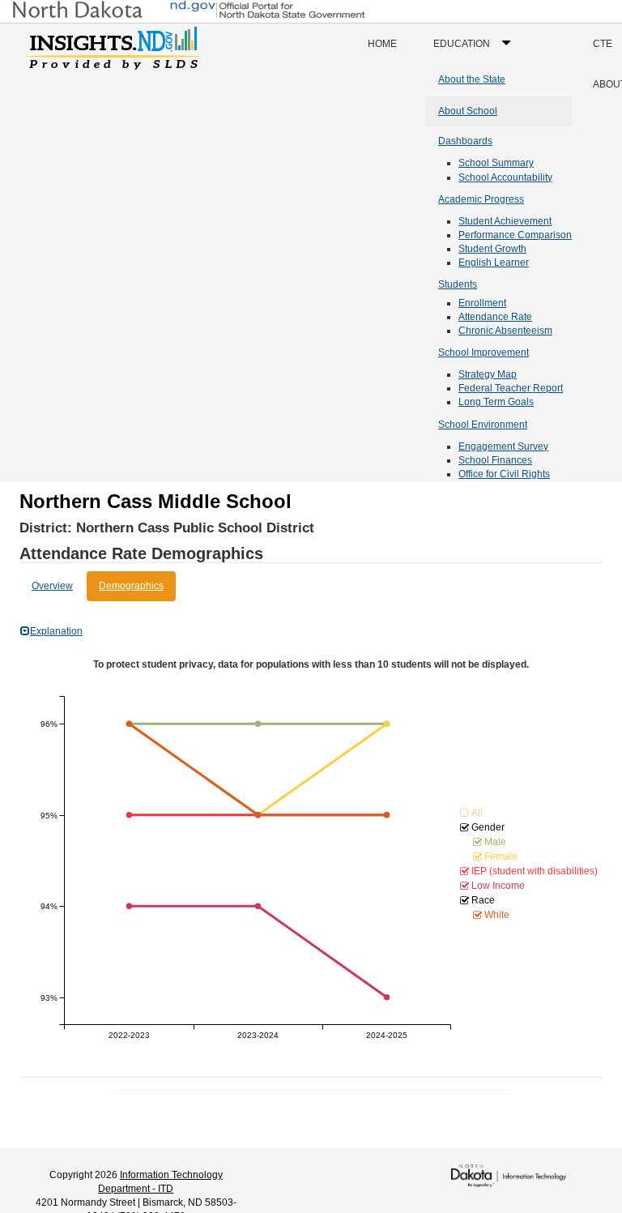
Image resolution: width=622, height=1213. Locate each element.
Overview (52, 586)
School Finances (495, 460)
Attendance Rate (495, 316)
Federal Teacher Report (510, 388)
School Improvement (483, 352)
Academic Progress (481, 199)
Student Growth (492, 248)
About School (467, 111)
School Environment (482, 424)
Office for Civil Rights (504, 474)
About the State (471, 79)
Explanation (56, 631)
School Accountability (505, 177)
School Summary (496, 163)
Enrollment (482, 303)
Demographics (131, 586)
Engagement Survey (503, 446)
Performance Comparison (515, 235)
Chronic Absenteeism (505, 330)
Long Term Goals (496, 402)
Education (475, 50)
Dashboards (465, 141)
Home (382, 43)
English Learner (493, 262)
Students (457, 284)
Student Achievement (505, 221)
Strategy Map (487, 374)
